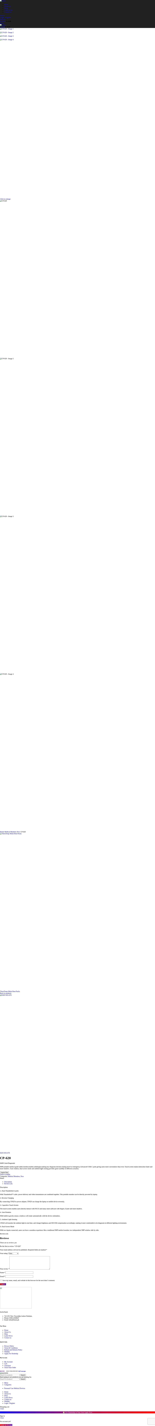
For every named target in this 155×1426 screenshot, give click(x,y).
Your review (4, 1269)
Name (2, 1272)
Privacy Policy (9, 1346)
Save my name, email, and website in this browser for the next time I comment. (29, 1280)
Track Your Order (10, 1367)
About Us (7, 1332)
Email (2, 1276)
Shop (6, 1334)
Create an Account (6, 1425)
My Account (8, 1362)
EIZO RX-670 (5, 1153)
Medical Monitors (11, 832)
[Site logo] (3, 1)
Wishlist (6, 1352)
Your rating (4, 1253)
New (18, 832)
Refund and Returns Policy (13, 1350)
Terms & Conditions (11, 1348)
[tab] (8, 1182)
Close (2, 1409)
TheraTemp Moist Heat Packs (10, 991)
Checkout (7, 1365)
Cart (5, 1364)
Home (2, 832)
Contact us (7, 1338)
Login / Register (9, 1403)
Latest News (8, 1336)
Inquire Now (4, 1172)
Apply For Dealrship (11, 1354)
